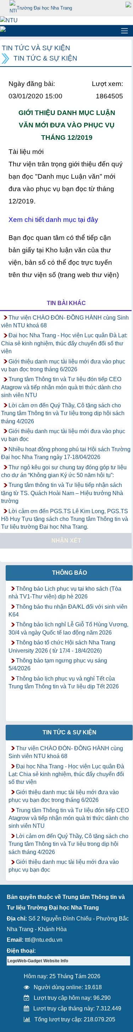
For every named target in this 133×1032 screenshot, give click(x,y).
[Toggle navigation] (124, 30)
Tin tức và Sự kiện (36, 48)
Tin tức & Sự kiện (45, 58)
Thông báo (69, 573)
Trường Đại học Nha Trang (44, 8)
